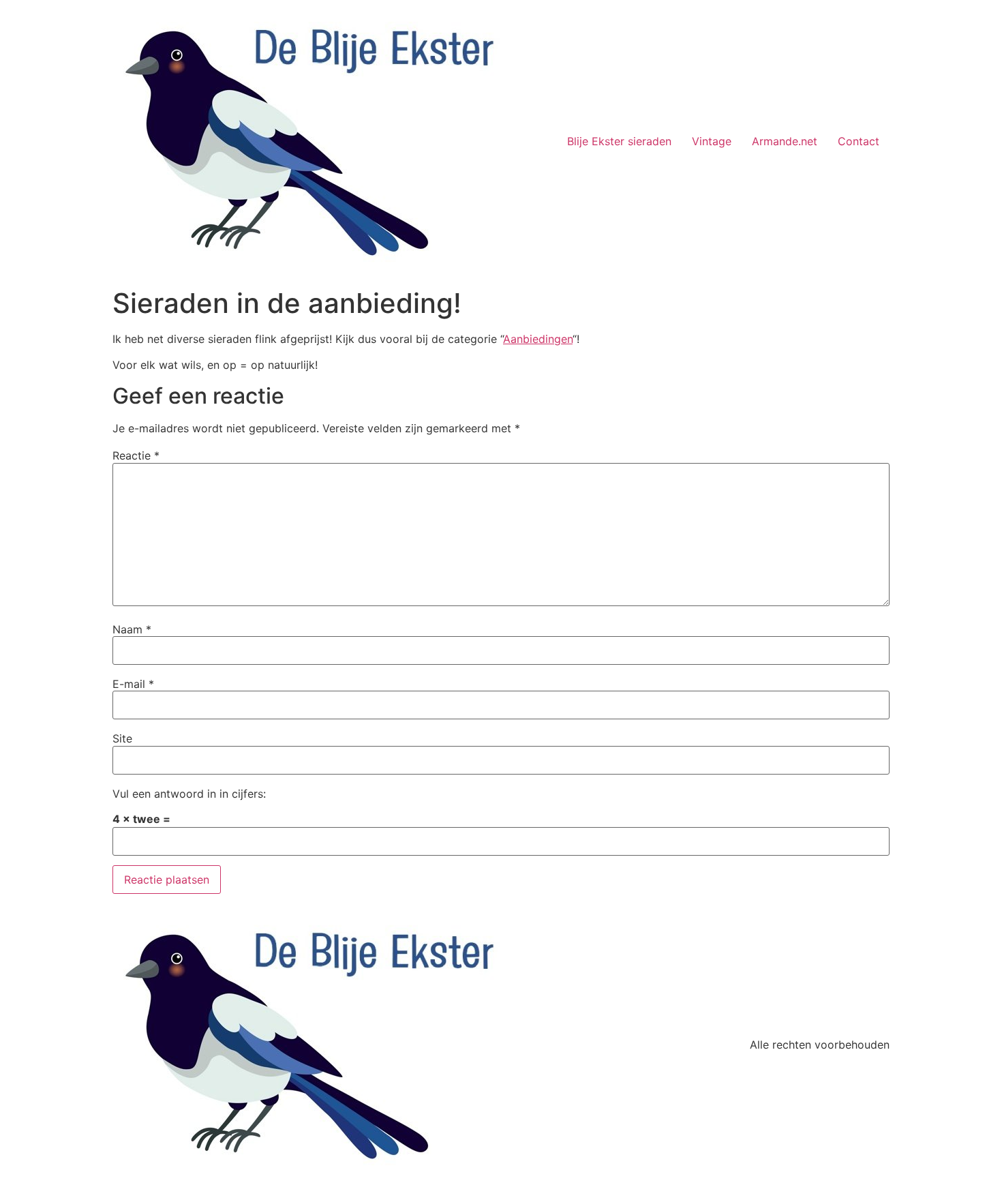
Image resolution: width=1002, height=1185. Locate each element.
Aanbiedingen (538, 339)
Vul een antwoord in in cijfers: (189, 793)
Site (122, 738)
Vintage (711, 141)
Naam (131, 629)
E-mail (133, 683)
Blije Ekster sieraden (619, 141)
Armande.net (784, 141)
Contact (858, 141)
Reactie (136, 455)
